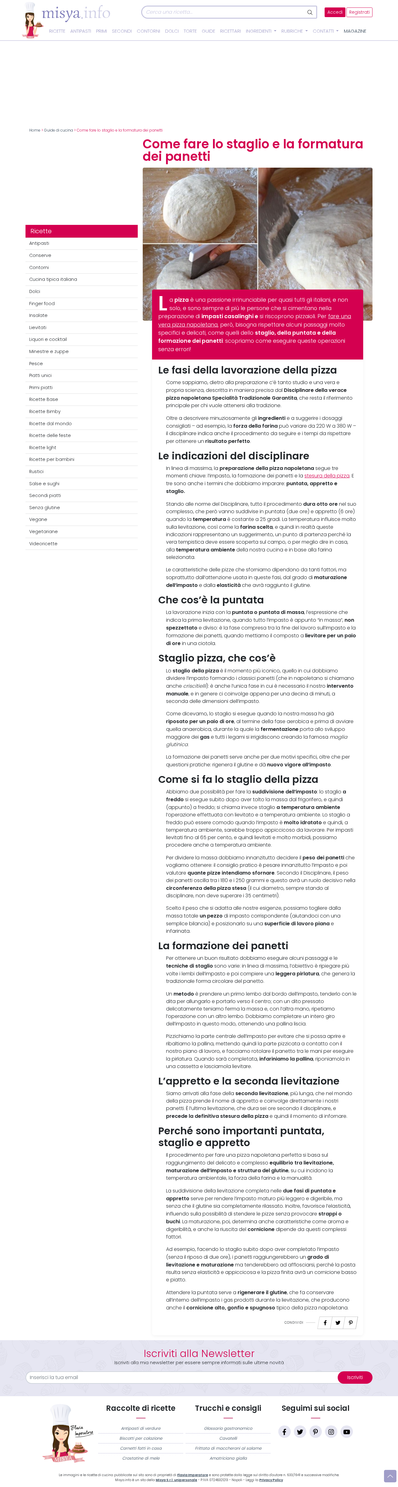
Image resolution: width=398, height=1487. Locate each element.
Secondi (122, 31)
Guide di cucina (58, 130)
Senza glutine (44, 507)
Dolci (172, 31)
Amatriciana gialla (228, 1458)
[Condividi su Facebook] (325, 1321)
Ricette (57, 31)
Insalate (38, 315)
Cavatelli (228, 1438)
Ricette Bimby (45, 411)
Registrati (359, 12)
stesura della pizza (326, 476)
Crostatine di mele (141, 1458)
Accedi (335, 12)
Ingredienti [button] (259, 31)
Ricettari (230, 31)
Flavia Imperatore (192, 1475)
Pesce (36, 363)
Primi (101, 31)
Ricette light (42, 447)
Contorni (148, 31)
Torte (190, 31)
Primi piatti (41, 387)
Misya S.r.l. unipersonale (176, 1480)
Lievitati (37, 327)
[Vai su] (390, 1476)
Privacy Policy (271, 1480)
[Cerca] (310, 12)
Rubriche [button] (292, 31)
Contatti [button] (324, 31)
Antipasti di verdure (140, 1428)
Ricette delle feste (50, 435)
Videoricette (43, 543)
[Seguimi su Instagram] (331, 1431)
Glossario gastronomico (228, 1428)
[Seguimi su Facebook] (284, 1431)
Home (34, 130)
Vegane (38, 519)
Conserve (40, 255)
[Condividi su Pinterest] (351, 1321)
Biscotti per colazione (140, 1438)
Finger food (42, 303)
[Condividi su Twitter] (338, 1321)
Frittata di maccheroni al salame (228, 1448)
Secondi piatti (45, 495)
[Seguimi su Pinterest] (315, 1431)
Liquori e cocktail (48, 339)
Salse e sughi (44, 483)
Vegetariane (43, 531)
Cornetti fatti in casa (141, 1448)
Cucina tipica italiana (53, 279)
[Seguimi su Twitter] (300, 1431)
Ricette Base (43, 399)
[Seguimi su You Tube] (346, 1431)
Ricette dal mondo (50, 423)
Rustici (36, 471)
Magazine (355, 31)
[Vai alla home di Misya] (66, 20)
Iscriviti (355, 1377)
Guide (208, 31)
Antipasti (80, 31)
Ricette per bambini (51, 459)
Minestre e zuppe (49, 351)
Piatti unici (40, 375)
